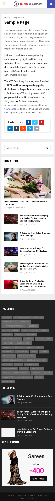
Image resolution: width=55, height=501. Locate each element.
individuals (8, 351)
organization (31, 364)
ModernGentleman (26, 356)
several (47, 373)
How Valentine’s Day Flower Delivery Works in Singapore (25, 203)
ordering (7, 364)
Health (30, 347)
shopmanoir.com (31, 498)
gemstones (8, 343)
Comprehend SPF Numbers (14, 326)
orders (18, 364)
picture (6, 373)
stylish (39, 377)
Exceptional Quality (11, 339)
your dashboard (12, 109)
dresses (19, 334)
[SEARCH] (47, 148)
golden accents (23, 343)
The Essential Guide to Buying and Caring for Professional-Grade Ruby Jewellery (34, 218)
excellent (31, 334)
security (36, 373)
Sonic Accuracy (24, 377)
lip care (44, 351)
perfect (24, 368)
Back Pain (38, 317)
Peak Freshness (9, 368)
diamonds (7, 334)
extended (28, 339)
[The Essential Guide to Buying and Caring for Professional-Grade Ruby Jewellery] (11, 219)
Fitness (40, 339)
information (22, 351)
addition (7, 317)
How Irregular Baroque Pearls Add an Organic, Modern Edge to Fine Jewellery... (34, 266)
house (39, 347)
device (45, 330)
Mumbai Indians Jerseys (13, 360)
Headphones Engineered (13, 347)
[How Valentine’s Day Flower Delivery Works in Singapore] (27, 183)
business (25, 322)
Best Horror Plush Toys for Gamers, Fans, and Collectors (33, 250)
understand (8, 381)
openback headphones (36, 360)
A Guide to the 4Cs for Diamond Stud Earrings (35, 234)
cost (24, 330)
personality (37, 368)
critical (34, 330)
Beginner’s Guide (10, 322)
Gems (49, 339)
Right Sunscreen (21, 373)
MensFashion (8, 356)
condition (33, 326)
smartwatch (8, 377)
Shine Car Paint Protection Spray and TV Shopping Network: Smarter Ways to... (33, 283)
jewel (34, 351)
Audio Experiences (22, 317)
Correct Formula (10, 330)
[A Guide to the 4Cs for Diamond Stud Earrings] (11, 236)
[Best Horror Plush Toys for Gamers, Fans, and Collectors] (11, 251)
